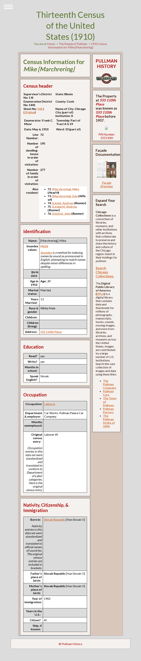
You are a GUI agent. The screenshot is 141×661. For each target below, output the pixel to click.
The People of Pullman (73, 43)
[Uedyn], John (61, 213)
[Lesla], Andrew (62, 203)
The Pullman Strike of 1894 (109, 421)
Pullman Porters (108, 410)
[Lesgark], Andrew (64, 206)
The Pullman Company (109, 384)
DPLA (100, 294)
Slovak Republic (54, 519)
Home (51, 43)
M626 (44, 246)
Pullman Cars (108, 392)
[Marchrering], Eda (64, 196)
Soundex (46, 252)
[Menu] (8, 6)
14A (40, 108)
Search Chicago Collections (104, 272)
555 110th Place (51, 331)
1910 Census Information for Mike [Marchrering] (77, 45)
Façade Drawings (106, 184)
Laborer (49, 404)
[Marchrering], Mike (65, 189)
